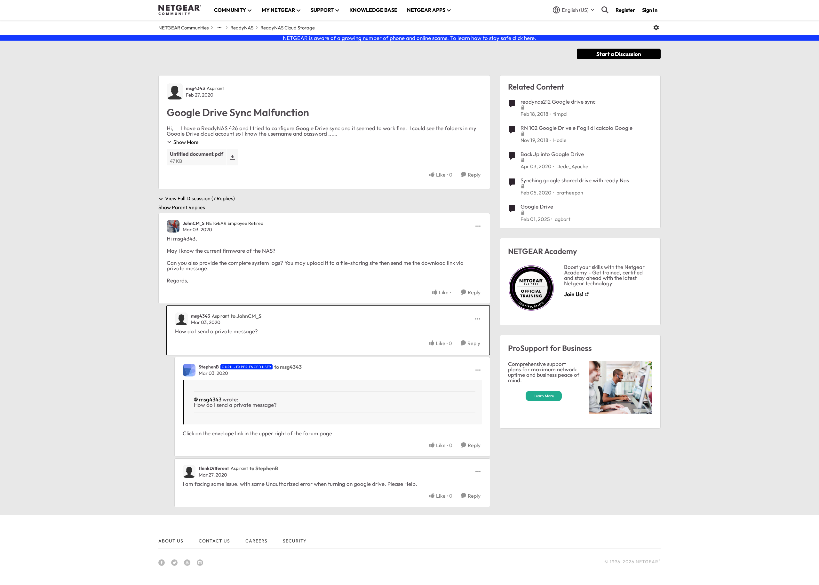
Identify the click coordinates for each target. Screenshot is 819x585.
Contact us (214, 541)
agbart (562, 219)
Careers (256, 541)
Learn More (544, 395)
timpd (560, 113)
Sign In (649, 10)
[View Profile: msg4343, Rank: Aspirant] (175, 91)
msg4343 (195, 88)
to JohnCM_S (246, 316)
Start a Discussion (618, 54)
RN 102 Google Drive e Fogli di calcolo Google (576, 127)
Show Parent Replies (181, 207)
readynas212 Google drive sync (558, 101)
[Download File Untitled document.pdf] (232, 157)
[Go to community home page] (179, 10)
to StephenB (264, 468)
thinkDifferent (214, 468)
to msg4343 (288, 366)
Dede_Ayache (572, 166)
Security (294, 541)
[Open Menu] (656, 27)
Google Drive (537, 206)
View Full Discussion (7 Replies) (200, 199)
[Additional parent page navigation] (219, 27)
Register (625, 10)
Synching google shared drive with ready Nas (575, 180)
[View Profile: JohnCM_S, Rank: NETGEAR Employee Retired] (173, 226)
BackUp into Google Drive (552, 154)
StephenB (209, 367)
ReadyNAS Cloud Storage (287, 28)
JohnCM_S (193, 223)
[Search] (605, 10)
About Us (170, 541)
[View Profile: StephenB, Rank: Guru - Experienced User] (189, 370)
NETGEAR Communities (183, 28)
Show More (186, 142)
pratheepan (569, 192)
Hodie (560, 140)
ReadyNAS (241, 28)
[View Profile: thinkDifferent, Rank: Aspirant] (189, 471)
